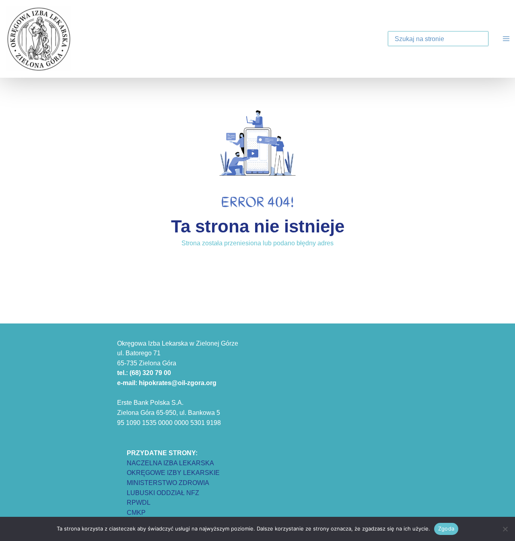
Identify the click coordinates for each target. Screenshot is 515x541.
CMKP (136, 512)
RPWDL (138, 502)
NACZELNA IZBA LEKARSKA (170, 462)
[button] (483, 39)
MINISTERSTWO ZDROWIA (168, 482)
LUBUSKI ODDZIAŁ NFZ (163, 492)
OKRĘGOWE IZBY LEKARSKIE (173, 472)
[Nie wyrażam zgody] (505, 529)
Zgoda (446, 528)
